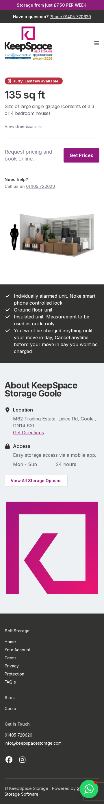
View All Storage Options (36, 480)
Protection (14, 673)
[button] (89, 789)
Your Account (17, 649)
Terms (10, 657)
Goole (10, 708)
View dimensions (21, 126)
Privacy (12, 665)
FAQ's (10, 682)
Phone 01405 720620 (70, 16)
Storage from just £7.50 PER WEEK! (52, 5)
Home (10, 641)
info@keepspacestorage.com (33, 743)
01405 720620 (18, 735)
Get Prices (81, 155)
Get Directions (28, 432)
